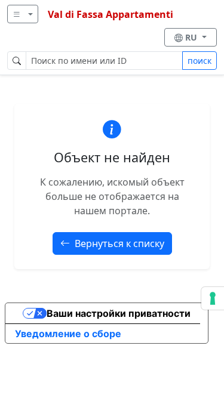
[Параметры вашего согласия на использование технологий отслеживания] (212, 298)
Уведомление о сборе (68, 334)
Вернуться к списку (119, 243)
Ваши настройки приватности (119, 313)
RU (192, 37)
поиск (199, 60)
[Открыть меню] (22, 14)
